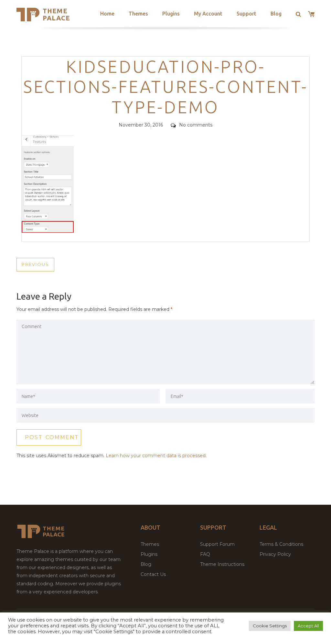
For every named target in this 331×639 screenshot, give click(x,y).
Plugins (171, 14)
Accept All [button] (308, 625)
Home (107, 14)
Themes (138, 14)
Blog (276, 14)
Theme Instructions (222, 564)
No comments (195, 125)
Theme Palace (56, 14)
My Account (208, 14)
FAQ (205, 554)
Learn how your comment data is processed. (156, 455)
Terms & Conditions (281, 544)
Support (246, 14)
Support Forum (217, 544)
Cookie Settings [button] (270, 625)
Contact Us (153, 574)
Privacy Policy (275, 554)
